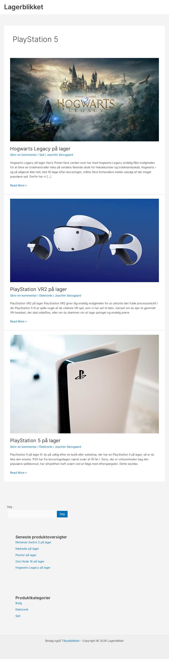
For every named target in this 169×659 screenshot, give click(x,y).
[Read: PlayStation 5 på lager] (84, 383)
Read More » (18, 185)
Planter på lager (25, 555)
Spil (41, 154)
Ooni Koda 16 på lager (29, 561)
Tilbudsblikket (71, 640)
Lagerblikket (23, 7)
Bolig (18, 603)
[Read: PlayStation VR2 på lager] (84, 240)
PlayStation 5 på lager (35, 440)
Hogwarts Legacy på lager (40, 149)
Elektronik (45, 295)
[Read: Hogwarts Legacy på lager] (84, 99)
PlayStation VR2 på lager (38, 289)
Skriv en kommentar (23, 154)
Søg (9, 506)
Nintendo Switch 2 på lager (33, 542)
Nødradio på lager (27, 548)
